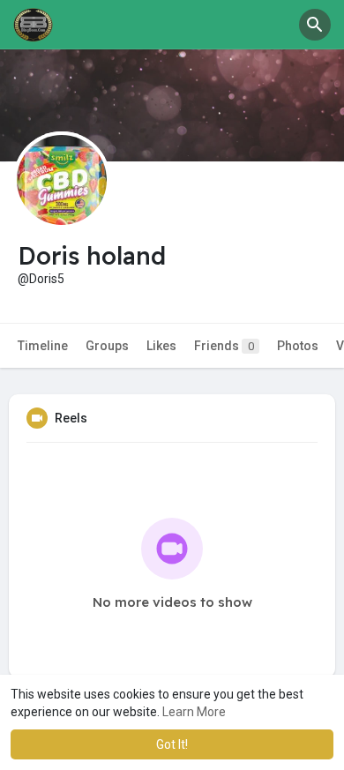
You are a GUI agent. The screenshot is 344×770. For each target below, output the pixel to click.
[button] (315, 25)
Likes (161, 346)
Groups (107, 346)
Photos (297, 346)
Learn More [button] (194, 712)
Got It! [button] (172, 744)
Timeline (43, 346)
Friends (224, 346)
